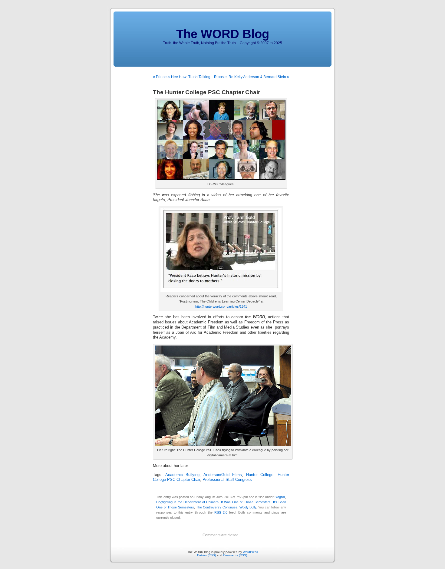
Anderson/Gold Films (222, 475)
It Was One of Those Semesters (246, 502)
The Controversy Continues (216, 507)
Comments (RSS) (235, 555)
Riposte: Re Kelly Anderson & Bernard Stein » (251, 77)
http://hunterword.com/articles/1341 (221, 306)
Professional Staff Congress (227, 480)
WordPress (250, 552)
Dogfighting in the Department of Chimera (187, 502)
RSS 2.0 (220, 512)
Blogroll (280, 497)
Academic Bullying (182, 475)
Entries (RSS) (206, 555)
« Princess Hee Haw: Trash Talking (181, 77)
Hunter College (260, 475)
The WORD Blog (222, 34)
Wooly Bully (247, 507)
